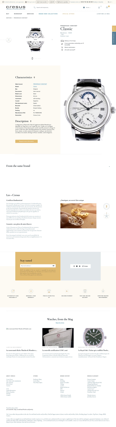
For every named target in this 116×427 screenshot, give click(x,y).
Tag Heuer (95, 414)
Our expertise (9, 382)
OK (53, 265)
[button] (32, 58)
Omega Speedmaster (92, 384)
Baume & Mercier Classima (94, 386)
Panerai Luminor (91, 379)
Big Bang (39, 420)
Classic (66, 28)
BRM (104, 414)
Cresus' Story (9, 379)
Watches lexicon (91, 395)
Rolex (61, 379)
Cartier (62, 386)
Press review (9, 384)
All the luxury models (65, 397)
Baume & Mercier (64, 387)
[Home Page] (15, 7)
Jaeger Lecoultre (88, 414)
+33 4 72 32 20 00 (86, 2)
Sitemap (8, 393)
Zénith (62, 392)
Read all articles (60, 322)
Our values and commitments (13, 381)
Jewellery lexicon (91, 397)
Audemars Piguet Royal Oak (94, 382)
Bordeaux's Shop (37, 379)
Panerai (62, 390)
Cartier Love (90, 389)
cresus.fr (37, 270)
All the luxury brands (65, 395)
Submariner (30, 420)
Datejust (24, 420)
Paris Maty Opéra (37, 382)
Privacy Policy (27, 275)
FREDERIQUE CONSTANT (68, 25)
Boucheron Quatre (92, 387)
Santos (35, 420)
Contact (8, 395)
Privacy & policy (10, 392)
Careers (8, 386)
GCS (7, 389)
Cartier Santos (91, 381)
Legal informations (11, 390)
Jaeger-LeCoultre (64, 382)
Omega (62, 384)
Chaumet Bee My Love (93, 390)
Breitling (62, 381)
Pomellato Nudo (91, 392)
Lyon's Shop (36, 381)
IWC (61, 389)
